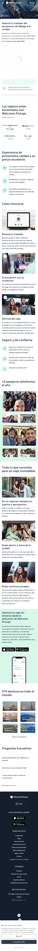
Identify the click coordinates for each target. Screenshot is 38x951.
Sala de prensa (19, 841)
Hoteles (19, 871)
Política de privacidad (19, 847)
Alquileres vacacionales (19, 874)
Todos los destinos (19, 737)
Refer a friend (19, 853)
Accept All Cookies (19, 942)
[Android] (19, 824)
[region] (19, 935)
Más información (8, 604)
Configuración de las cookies (19, 859)
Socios (19, 877)
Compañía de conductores (19, 883)
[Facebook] (19, 915)
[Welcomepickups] (3, 3)
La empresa (19, 835)
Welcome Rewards (19, 850)
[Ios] (19, 818)
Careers (19, 856)
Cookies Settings (18, 947)
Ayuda (20, 804)
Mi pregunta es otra (9, 785)
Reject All (19, 936)
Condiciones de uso (19, 844)
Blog (19, 838)
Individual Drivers (19, 880)
